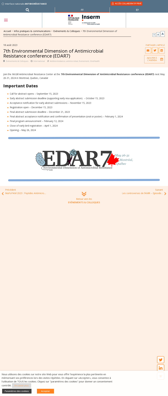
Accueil (7, 31)
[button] (154, 59)
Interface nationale (26, 4)
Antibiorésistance (57, 61)
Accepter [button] (45, 391)
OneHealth (95, 61)
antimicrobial (72, 61)
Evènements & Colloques (66, 31)
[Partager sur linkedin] (162, 50)
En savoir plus (22, 385)
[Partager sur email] (148, 50)
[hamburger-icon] (6, 20)
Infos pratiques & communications (32, 31)
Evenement (84, 61)
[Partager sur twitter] (155, 50)
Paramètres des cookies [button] (17, 391)
